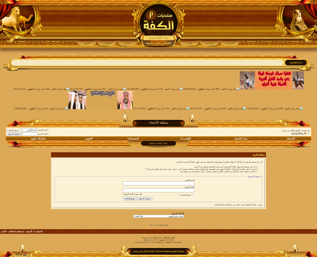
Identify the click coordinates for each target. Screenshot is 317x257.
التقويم (89, 138)
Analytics (160, 242)
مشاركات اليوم (38, 138)
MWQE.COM (169, 238)
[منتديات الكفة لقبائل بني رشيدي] (158, 24)
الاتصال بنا (38, 231)
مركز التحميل (240, 138)
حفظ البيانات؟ (12, 130)
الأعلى (3, 231)
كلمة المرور (43, 134)
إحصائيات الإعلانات (16, 231)
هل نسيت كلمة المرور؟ (132, 194)
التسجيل (291, 138)
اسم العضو (43, 130)
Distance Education (173, 242)
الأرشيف (28, 231)
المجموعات (133, 138)
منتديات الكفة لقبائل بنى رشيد (294, 130)
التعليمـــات (185, 138)
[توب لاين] (21, 254)
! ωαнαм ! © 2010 (165, 240)
